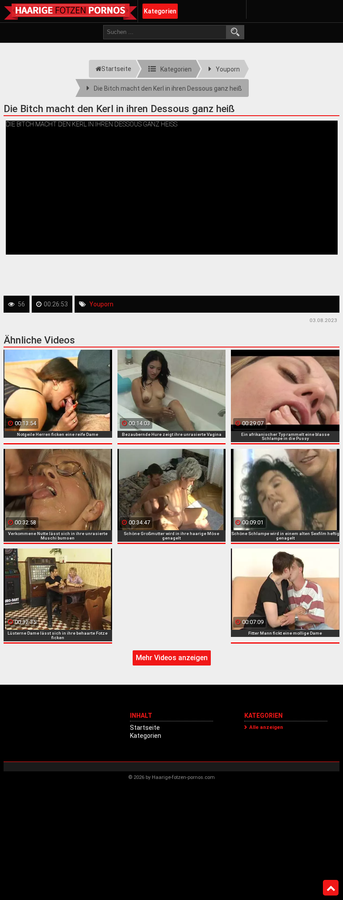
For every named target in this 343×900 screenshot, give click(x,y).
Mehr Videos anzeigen (172, 657)
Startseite (145, 727)
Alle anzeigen (266, 727)
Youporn (101, 304)
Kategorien (160, 11)
